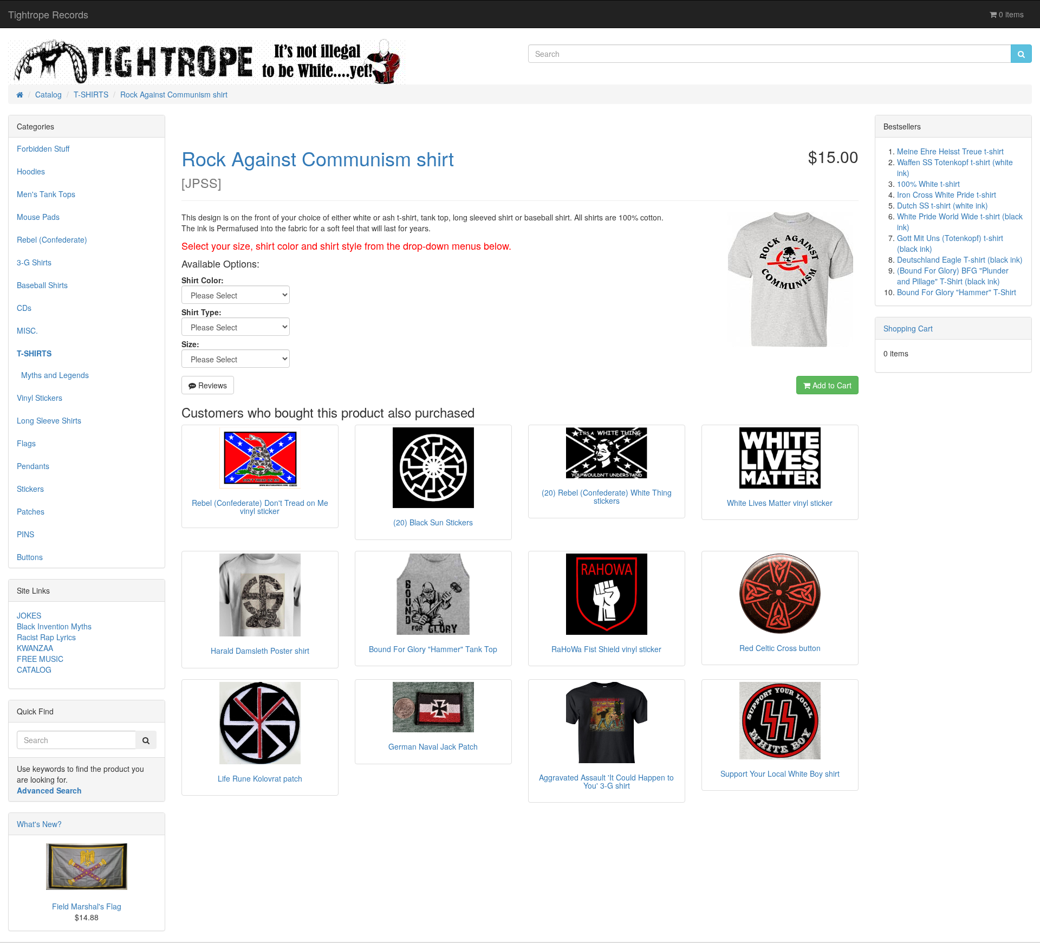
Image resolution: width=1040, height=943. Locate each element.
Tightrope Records (48, 14)
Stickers (30, 488)
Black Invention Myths (54, 626)
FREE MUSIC (40, 658)
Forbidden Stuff (43, 148)
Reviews (211, 385)
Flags (26, 443)
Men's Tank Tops (46, 193)
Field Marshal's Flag (86, 906)
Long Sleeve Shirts (49, 420)
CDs (24, 307)
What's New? (39, 823)
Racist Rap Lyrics (46, 637)
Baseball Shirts (42, 284)
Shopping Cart (908, 328)
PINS (25, 534)
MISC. (27, 330)
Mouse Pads (38, 216)
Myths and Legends (53, 374)
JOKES (29, 615)
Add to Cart (830, 385)
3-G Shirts (34, 262)
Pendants (33, 465)
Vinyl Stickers (39, 397)
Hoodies (31, 171)
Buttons (30, 556)
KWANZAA (35, 647)
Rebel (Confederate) (52, 239)
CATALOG (34, 669)
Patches (30, 511)
